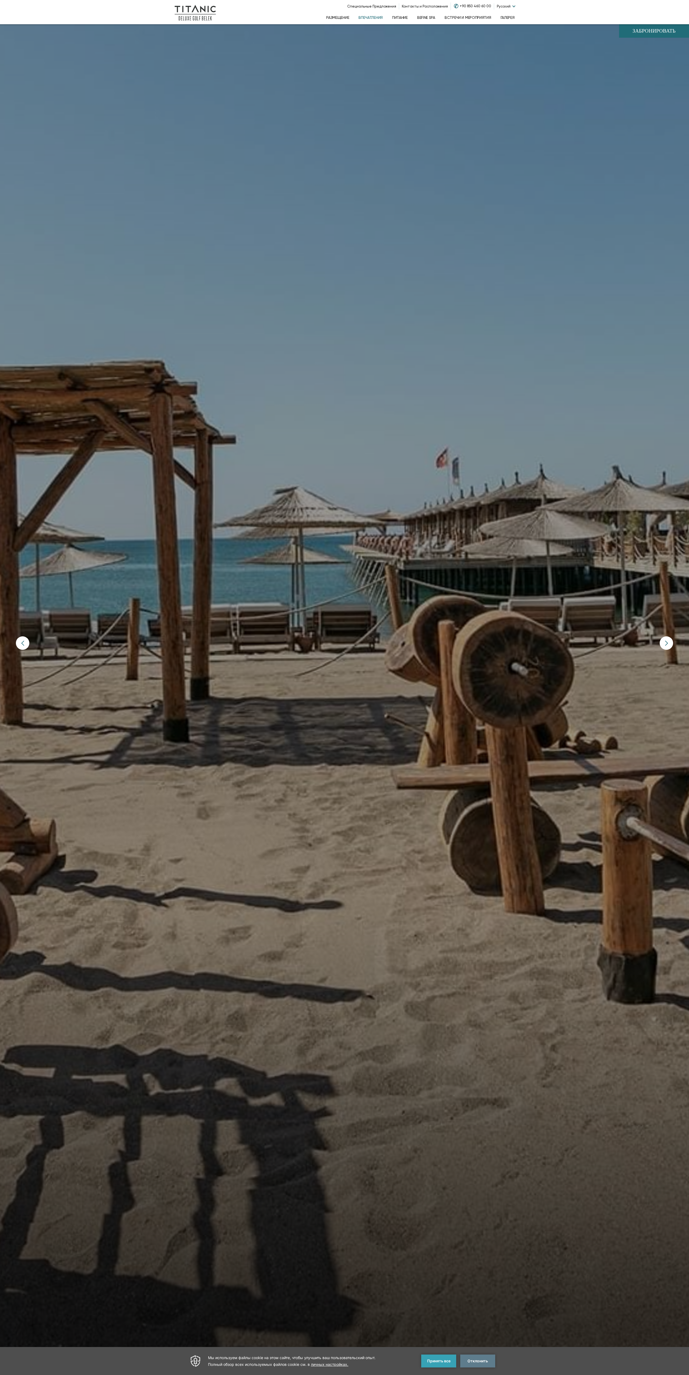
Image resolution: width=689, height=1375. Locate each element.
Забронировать (654, 31)
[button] (22, 643)
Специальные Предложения (371, 6)
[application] (344, 1361)
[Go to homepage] (195, 12)
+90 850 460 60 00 (475, 6)
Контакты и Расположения (425, 6)
